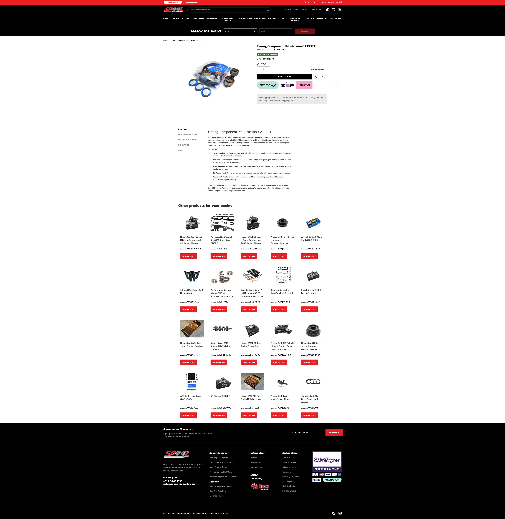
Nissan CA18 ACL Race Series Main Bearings (251, 397)
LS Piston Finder (216, 495)
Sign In (327, 10)
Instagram (340, 513)
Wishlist (333, 9)
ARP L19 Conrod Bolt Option (221, 471)
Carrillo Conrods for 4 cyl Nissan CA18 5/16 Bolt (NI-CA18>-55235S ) (252, 293)
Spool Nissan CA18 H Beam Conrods (311, 291)
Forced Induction (262, 18)
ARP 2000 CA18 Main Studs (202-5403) (311, 238)
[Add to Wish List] (316, 76)
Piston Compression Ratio (220, 486)
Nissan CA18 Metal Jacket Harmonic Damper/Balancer (310, 346)
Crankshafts (198, 18)
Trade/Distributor (289, 462)
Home (165, 18)
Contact (304, 9)
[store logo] (173, 9)
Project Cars (256, 462)
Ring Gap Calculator (217, 491)
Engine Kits (212, 18)
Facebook (333, 513)
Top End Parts (245, 18)
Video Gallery (256, 467)
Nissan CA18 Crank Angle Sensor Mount (280, 397)
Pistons (185, 18)
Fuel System (278, 18)
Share (323, 76)
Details (183, 129)
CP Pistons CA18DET (220, 395)
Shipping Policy (289, 481)
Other (338, 18)
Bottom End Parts (228, 19)
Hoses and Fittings (295, 19)
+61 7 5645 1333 (313, 2)
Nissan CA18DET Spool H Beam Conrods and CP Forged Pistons (191, 240)
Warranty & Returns (290, 476)
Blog (296, 9)
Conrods (175, 18)
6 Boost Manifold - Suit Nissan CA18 (191, 291)
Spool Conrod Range (218, 467)
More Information (187, 134)
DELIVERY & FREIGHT (188, 139)
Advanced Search (289, 467)
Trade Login (316, 9)
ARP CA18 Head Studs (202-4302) (190, 397)
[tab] (190, 129)
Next (336, 82)
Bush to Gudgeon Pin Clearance (222, 476)
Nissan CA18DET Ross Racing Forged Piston (251, 344)
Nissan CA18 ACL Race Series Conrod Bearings (191, 344)
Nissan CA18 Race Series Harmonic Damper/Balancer (282, 240)
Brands (287, 9)
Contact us (286, 471)
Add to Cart (188, 256)
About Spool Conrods (218, 457)
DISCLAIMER (184, 145)
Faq (180, 150)
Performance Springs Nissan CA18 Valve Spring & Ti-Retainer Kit (222, 293)
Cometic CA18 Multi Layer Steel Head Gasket (310, 399)
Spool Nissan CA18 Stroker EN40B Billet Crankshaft (221, 346)
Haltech (310, 18)
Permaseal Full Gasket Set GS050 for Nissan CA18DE (221, 240)
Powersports (191, 2)
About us (286, 457)
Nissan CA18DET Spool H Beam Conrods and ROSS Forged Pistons (251, 240)
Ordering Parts (288, 486)
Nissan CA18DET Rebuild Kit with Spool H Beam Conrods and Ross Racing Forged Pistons (282, 346)
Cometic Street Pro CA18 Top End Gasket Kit (282, 291)
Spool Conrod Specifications (221, 462)
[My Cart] (340, 9)
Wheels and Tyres (324, 18)
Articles (254, 457)
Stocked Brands (289, 490)
